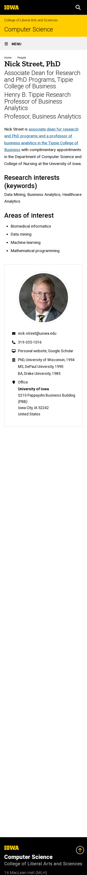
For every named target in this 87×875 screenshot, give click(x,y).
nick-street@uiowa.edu (37, 333)
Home (8, 57)
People (22, 57)
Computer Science (28, 29)
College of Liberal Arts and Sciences (31, 20)
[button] (78, 7)
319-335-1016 (30, 342)
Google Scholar (60, 351)
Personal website (32, 351)
